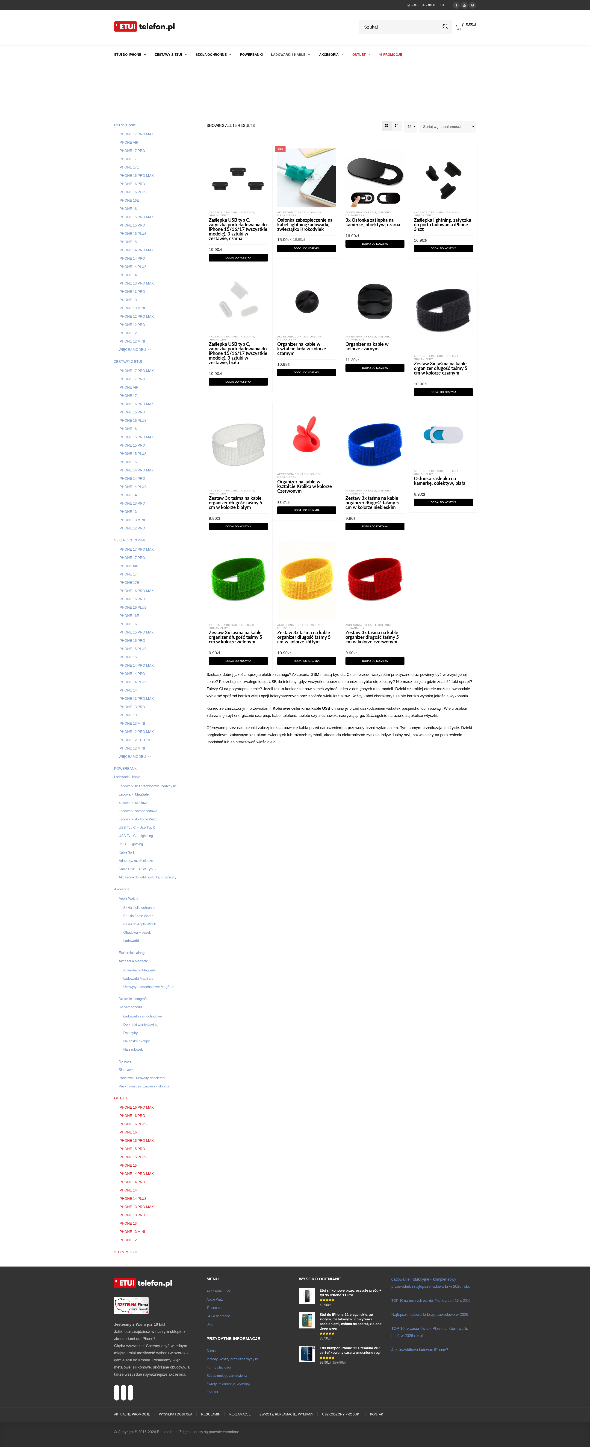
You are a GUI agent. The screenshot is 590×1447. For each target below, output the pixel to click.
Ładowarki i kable (127, 777)
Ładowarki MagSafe (134, 794)
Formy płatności (218, 1367)
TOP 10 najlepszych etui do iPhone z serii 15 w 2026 (430, 1300)
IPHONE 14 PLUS (133, 267)
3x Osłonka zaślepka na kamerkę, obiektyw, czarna (372, 222)
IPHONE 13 (128, 300)
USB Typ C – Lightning (136, 836)
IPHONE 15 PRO (132, 225)
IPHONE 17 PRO (132, 151)
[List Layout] (397, 126)
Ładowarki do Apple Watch (138, 819)
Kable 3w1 (126, 852)
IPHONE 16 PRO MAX (136, 175)
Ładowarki (131, 941)
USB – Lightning (131, 844)
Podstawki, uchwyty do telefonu (142, 1078)
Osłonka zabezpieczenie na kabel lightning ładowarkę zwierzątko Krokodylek (305, 225)
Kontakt (212, 1392)
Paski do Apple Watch (139, 924)
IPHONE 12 (128, 333)
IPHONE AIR (129, 142)
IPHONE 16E (129, 200)
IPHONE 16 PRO (132, 184)
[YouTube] (464, 5)
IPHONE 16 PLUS (133, 192)
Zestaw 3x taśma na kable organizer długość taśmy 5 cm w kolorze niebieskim (372, 503)
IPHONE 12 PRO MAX (136, 316)
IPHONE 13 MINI (132, 308)
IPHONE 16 (128, 209)
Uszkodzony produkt (341, 1414)
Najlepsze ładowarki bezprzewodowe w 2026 (429, 1314)
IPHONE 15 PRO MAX (136, 217)
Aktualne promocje (132, 1414)
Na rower (126, 1061)
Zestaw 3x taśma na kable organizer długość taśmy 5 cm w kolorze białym (235, 503)
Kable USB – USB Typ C (137, 869)
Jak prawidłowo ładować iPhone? (419, 1350)
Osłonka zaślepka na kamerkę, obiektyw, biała (439, 481)
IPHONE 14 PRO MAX (136, 250)
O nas (211, 1351)
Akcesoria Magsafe (133, 961)
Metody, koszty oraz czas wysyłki (232, 1359)
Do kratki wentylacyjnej (140, 1024)
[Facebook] (456, 5)
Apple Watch (128, 898)
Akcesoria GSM (218, 1291)
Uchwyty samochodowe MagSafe (148, 987)
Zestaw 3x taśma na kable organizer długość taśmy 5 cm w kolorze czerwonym (372, 637)
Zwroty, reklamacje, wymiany (228, 1384)
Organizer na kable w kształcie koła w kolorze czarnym (301, 349)
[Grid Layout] (387, 126)
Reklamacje (240, 1414)
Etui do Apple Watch (138, 916)
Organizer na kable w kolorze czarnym (367, 346)
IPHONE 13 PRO (132, 291)
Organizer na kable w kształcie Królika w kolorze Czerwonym (304, 487)
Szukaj (445, 26)
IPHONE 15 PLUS (133, 233)
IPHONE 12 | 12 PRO (135, 740)
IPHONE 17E (129, 167)
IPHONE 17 (128, 159)
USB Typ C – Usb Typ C (137, 827)
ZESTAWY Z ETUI (128, 361)
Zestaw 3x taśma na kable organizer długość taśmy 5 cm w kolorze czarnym (440, 368)
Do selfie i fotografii (133, 999)
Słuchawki (126, 1070)
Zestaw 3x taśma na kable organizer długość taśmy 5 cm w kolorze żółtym (304, 637)
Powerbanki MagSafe (139, 970)
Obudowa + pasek (137, 932)
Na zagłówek (133, 1049)
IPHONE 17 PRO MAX (136, 134)
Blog (209, 1324)
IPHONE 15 (128, 242)
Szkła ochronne (218, 1316)
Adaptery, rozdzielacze (136, 861)
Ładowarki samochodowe (138, 811)
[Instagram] (472, 5)
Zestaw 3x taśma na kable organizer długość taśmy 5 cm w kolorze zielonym (235, 637)
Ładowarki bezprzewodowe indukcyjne (148, 786)
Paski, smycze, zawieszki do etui (144, 1086)
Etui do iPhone (125, 125)
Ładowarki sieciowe (133, 803)
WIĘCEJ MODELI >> (135, 350)
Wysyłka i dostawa (175, 1414)
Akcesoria (121, 889)
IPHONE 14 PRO (132, 258)
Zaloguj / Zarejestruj (428, 5)
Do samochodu (130, 1007)
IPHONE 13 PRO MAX (136, 283)
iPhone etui (214, 1308)
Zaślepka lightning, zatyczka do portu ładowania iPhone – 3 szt (443, 225)
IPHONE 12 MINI (132, 341)
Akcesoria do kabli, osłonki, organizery (148, 877)
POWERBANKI (126, 768)
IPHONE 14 (128, 275)
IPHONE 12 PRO (132, 325)
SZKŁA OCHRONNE (130, 540)
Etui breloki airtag (132, 953)
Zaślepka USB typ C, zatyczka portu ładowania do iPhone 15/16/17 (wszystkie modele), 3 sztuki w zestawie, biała (238, 353)
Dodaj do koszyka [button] (238, 257)
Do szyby (130, 1033)
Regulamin (210, 1414)
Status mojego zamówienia (226, 1375)
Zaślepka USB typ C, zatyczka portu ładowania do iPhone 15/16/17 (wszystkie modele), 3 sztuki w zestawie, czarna (238, 229)
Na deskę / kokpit (136, 1041)
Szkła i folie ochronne (139, 907)
